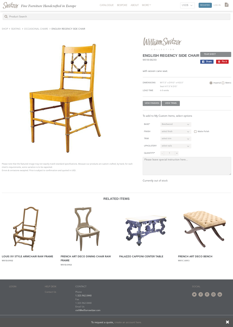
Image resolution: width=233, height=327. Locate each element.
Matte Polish (203, 132)
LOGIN (12, 286)
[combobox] (116, 17)
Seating (16, 29)
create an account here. (128, 322)
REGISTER (205, 5)
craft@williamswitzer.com (87, 310)
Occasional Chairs (36, 29)
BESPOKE (122, 5)
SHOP (5, 29)
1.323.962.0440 (83, 296)
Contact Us (50, 292)
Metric (228, 83)
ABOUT (135, 5)
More (145, 5)
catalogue (107, 5)
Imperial (217, 83)
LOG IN (217, 5)
